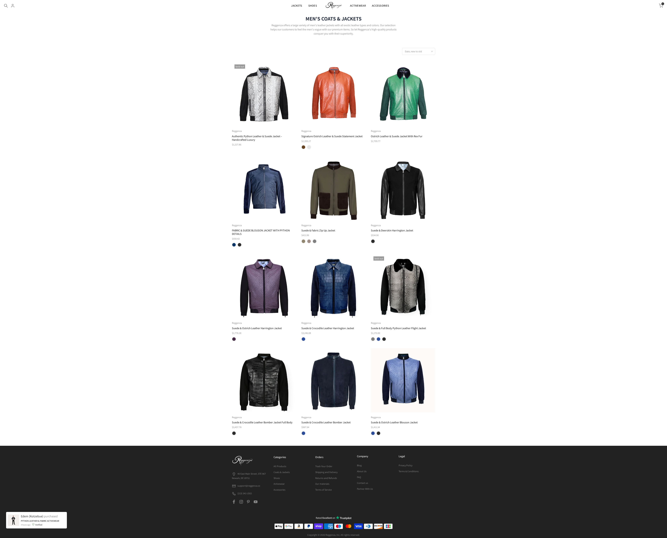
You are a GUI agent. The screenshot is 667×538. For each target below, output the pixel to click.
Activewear (279, 483)
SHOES (312, 5)
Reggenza (237, 131)
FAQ (359, 477)
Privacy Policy (405, 465)
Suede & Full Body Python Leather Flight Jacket (398, 328)
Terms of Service (323, 489)
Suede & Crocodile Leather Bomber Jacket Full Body (262, 422)
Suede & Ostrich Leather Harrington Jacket (257, 328)
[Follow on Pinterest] (248, 501)
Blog (359, 465)
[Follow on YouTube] (256, 501)
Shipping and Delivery (326, 472)
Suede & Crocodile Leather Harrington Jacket (327, 328)
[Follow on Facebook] (234, 501)
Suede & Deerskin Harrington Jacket (392, 230)
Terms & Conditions (409, 471)
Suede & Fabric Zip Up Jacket (318, 230)
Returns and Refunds (326, 478)
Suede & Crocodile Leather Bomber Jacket (326, 422)
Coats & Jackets (282, 472)
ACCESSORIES (380, 5)
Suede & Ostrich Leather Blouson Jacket (394, 422)
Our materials (322, 483)
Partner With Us (365, 488)
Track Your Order (323, 466)
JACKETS (296, 5)
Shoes (277, 478)
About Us (362, 471)
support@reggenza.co (248, 485)
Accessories (279, 489)
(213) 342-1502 (244, 493)
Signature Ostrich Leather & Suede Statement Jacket (332, 136)
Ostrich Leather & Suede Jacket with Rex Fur (396, 136)
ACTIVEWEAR (358, 5)
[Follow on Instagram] (241, 501)
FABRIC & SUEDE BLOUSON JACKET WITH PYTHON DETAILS (261, 232)
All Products (280, 466)
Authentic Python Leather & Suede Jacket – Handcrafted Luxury (257, 138)
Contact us (362, 482)
